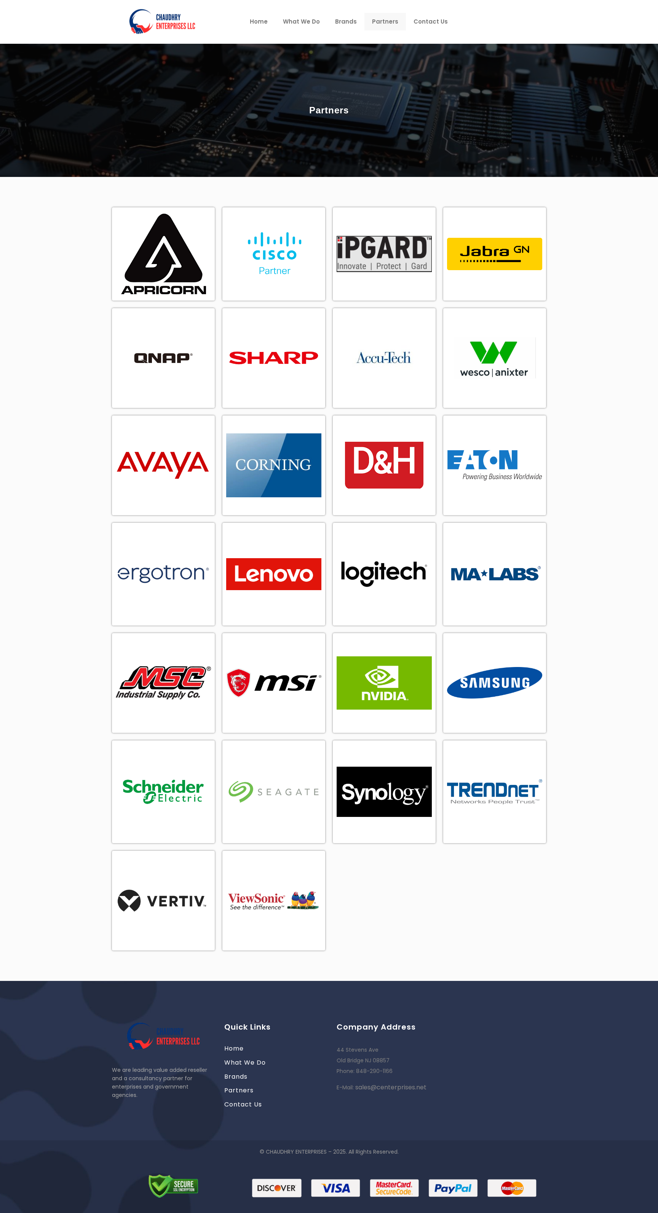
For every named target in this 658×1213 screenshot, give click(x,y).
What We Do (301, 21)
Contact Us (431, 21)
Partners (385, 21)
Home (259, 21)
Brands (346, 21)
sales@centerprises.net (390, 1087)
